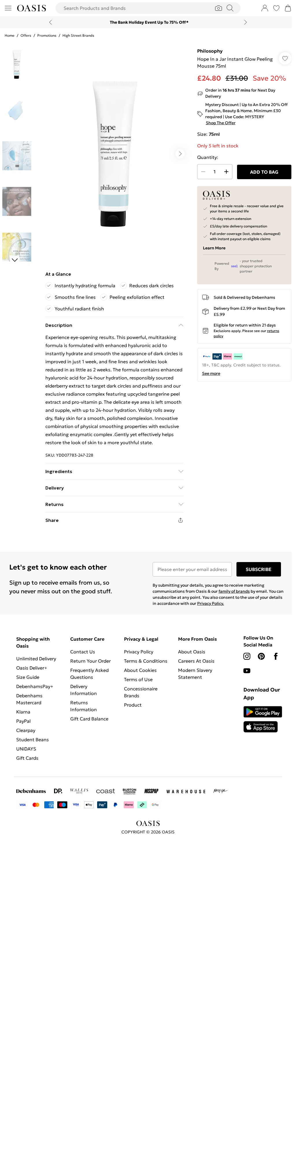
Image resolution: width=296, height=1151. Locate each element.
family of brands (234, 591)
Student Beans (32, 739)
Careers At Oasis (196, 661)
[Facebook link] (275, 656)
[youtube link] (246, 670)
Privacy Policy (138, 652)
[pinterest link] (261, 656)
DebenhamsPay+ (34, 686)
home (9, 35)
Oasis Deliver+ (31, 668)
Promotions (46, 35)
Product (133, 705)
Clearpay (25, 730)
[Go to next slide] (180, 153)
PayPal (23, 721)
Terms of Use (138, 679)
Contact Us (82, 652)
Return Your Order (90, 661)
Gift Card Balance (89, 719)
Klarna (23, 712)
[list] (114, 154)
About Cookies (140, 670)
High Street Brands (78, 35)
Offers (26, 35)
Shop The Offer (221, 122)
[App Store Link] (262, 719)
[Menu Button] (8, 8)
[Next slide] (245, 22)
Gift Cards (27, 758)
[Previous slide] (50, 22)
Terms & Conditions (145, 661)
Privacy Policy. (210, 603)
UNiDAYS (26, 749)
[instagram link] (246, 656)
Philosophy (210, 51)
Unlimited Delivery (36, 658)
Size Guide (27, 677)
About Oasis (191, 652)
